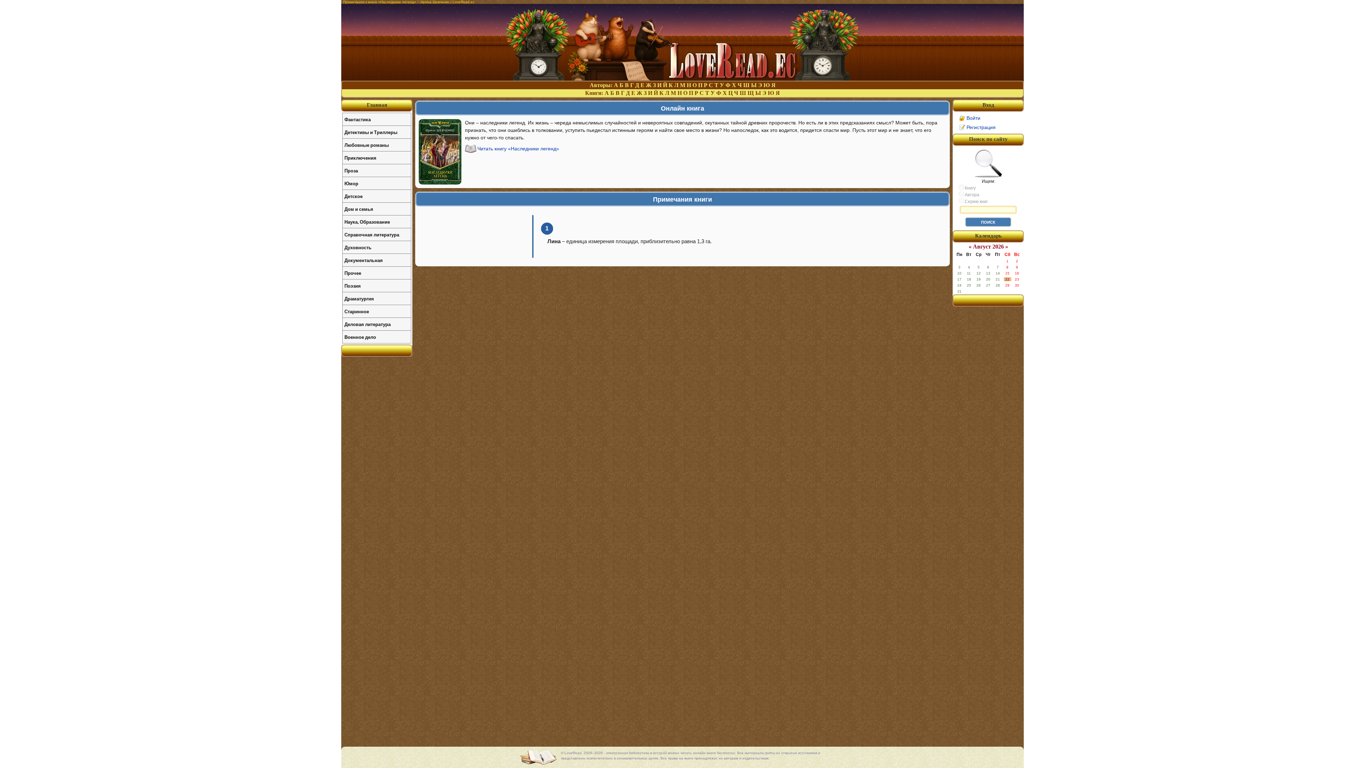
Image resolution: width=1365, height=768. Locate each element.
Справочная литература (371, 234)
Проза (351, 170)
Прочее (352, 273)
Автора (971, 194)
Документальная (363, 260)
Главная (377, 105)
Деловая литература (367, 324)
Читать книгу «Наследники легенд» (518, 148)
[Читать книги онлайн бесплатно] (682, 79)
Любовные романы (366, 145)
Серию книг (976, 201)
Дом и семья (358, 209)
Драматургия (359, 298)
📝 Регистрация (977, 127)
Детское (353, 196)
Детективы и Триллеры (370, 132)
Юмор (351, 183)
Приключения (360, 157)
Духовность (357, 247)
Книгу (970, 188)
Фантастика (357, 119)
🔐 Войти (969, 118)
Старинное (356, 311)
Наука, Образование (367, 221)
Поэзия (352, 285)
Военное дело (360, 337)
